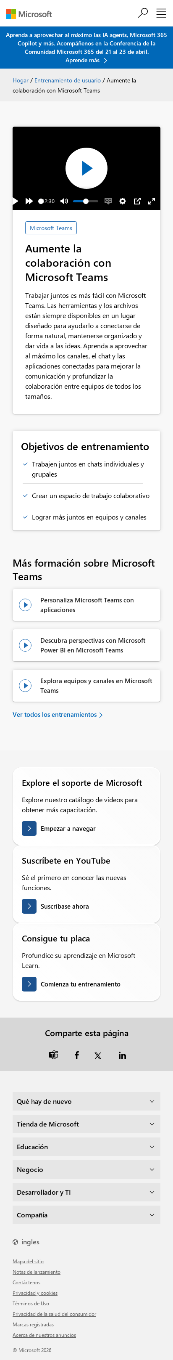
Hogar (21, 80)
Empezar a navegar (68, 828)
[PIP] (137, 201)
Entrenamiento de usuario (67, 80)
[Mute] (64, 201)
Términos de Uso (31, 1303)
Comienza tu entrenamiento (81, 984)
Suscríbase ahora (65, 906)
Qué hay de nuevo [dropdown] (44, 1101)
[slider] (41, 201)
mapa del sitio (28, 1261)
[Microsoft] (32, 14)
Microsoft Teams (51, 228)
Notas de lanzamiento (36, 1271)
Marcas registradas (33, 1324)
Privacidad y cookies (35, 1292)
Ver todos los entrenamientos (55, 714)
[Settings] (122, 201)
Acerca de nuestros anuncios (44, 1334)
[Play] (15, 201)
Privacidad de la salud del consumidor (54, 1313)
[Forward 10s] (29, 201)
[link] (53, 1054)
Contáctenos (26, 1282)
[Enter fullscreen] (151, 201)
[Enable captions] (108, 201)
